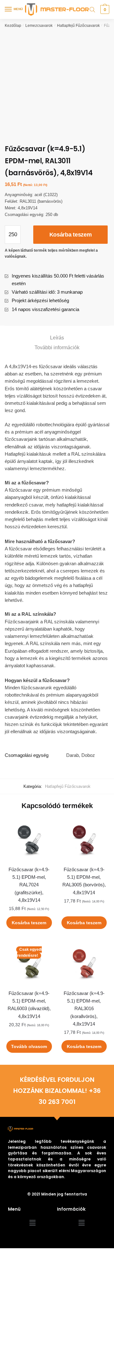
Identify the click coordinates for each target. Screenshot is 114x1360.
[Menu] (8, 9)
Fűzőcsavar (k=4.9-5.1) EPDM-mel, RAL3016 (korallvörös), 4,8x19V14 (84, 1009)
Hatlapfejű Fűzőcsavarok (78, 25)
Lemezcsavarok (39, 25)
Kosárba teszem (70, 234)
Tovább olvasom (29, 1046)
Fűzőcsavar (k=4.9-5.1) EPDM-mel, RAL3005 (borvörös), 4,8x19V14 (84, 881)
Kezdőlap (13, 25)
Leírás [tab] (57, 337)
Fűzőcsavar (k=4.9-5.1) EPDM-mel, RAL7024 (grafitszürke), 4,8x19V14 (29, 885)
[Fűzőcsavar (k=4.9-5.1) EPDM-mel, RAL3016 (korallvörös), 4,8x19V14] (84, 963)
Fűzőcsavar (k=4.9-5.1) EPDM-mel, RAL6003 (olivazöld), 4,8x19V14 (29, 1005)
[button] (32, 1223)
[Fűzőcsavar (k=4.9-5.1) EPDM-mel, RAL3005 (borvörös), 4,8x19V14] (84, 840)
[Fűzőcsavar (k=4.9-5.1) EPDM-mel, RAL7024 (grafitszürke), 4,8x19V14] (29, 840)
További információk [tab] (57, 347)
